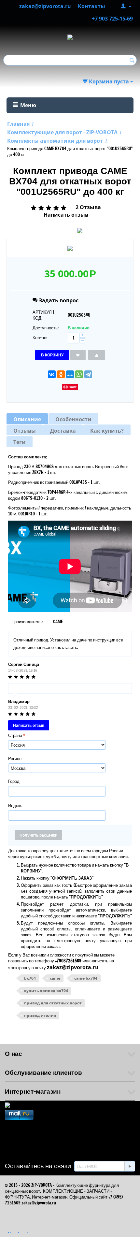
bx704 (30, 978)
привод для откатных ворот (53, 1003)
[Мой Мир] (70, 374)
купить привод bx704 (46, 990)
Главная (18, 123)
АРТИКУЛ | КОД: (43, 315)
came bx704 (85, 978)
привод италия (40, 1015)
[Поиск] (132, 60)
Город (14, 781)
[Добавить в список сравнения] (96, 355)
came (55, 978)
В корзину (52, 355)
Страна (15, 735)
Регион (14, 758)
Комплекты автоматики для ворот (55, 140)
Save (73, 386)
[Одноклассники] (61, 374)
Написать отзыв (66, 214)
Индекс (15, 805)
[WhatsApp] (79, 374)
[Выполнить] (129, 1166)
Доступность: (46, 328)
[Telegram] (88, 374)
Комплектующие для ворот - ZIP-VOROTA (62, 132)
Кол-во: (40, 337)
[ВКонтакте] (52, 374)
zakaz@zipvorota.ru (73, 967)
